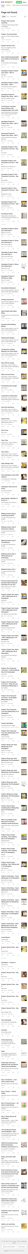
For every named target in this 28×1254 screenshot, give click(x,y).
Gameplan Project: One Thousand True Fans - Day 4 (9, 162)
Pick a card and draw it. (7, 1176)
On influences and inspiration (9, 86)
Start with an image (7, 363)
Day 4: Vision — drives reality (8, 1092)
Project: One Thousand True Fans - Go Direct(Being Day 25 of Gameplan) (10, 670)
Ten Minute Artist (7, 214)
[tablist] (9, 16)
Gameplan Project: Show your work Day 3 (9, 253)
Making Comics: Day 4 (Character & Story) (8, 528)
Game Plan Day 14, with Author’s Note (10, 826)
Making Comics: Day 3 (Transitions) (8, 541)
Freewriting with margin (9, 386)
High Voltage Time (7, 463)
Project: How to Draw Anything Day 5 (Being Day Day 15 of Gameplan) (10, 807)
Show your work (5, 268)
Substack (6, 1250)
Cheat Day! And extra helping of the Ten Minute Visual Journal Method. (9, 1064)
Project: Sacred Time (8, 45)
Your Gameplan (6, 1020)
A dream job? (4, 939)
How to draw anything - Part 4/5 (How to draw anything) (10, 302)
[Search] (25, 16)
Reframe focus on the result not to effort (9, 1107)
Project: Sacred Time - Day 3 (10, 985)
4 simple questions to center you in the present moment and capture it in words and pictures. (10, 1134)
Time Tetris (5, 452)
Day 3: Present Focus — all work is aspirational (9, 1104)
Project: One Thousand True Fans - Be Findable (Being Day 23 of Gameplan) (9, 697)
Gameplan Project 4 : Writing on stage (8, 277)
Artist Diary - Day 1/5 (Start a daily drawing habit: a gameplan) (10, 410)
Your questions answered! (8, 1149)
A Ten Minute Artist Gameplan (9, 63)
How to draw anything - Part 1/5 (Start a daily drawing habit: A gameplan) (10, 354)
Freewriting (4, 904)
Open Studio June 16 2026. (8, 586)
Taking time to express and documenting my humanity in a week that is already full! (9, 216)
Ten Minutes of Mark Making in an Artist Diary (9, 350)
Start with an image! (6, 880)
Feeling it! (3, 74)
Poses (2, 812)
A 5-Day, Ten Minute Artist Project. (8, 518)
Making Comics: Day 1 (8, 569)
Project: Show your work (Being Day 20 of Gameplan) (9, 746)
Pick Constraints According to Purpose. (9, 138)
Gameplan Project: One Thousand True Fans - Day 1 (10, 203)
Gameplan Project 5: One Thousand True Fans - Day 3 (9, 176)
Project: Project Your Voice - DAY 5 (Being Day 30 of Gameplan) (10, 596)
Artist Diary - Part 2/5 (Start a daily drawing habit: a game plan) (10, 398)
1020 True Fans (5, 206)
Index (3, 1051)
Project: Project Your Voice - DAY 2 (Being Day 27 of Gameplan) (10, 637)
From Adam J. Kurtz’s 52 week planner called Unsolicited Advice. (10, 1161)
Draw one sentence (6, 929)
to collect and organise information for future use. (8, 1042)
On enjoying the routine (7, 1203)
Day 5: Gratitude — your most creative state (9, 1080)
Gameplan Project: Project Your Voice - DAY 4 (9, 83)
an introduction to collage (8, 725)
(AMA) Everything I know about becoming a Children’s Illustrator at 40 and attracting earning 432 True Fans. (10, 1145)
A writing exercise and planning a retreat (10, 315)
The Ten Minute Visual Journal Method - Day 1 (8, 1130)
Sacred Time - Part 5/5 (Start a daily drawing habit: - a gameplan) (9, 421)
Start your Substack (10, 1246)
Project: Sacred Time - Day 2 (10, 997)
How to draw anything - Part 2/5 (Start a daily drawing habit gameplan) (10, 340)
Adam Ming (8, 28)
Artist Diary (4, 388)
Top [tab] (8, 16)
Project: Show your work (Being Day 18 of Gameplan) (10, 771)
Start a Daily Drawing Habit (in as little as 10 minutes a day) (10, 59)
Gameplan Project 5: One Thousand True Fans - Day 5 (9, 148)
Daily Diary (4, 915)
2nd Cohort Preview (6, 490)
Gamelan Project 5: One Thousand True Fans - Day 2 (9, 190)
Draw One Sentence (7, 407)
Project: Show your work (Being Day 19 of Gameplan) (10, 759)
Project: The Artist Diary (9, 34)
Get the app (22, 1246)
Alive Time (4, 430)
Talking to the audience (7, 774)
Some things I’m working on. (9, 502)
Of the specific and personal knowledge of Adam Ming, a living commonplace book (8, 1054)
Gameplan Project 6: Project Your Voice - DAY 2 (9, 122)
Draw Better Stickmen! (8, 288)
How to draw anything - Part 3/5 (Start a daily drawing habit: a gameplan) (10, 329)
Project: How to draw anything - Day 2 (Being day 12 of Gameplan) (9, 850)
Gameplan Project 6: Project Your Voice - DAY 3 (9, 95)
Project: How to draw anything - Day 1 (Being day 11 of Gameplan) (10, 864)
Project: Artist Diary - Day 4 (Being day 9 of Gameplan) (10, 889)
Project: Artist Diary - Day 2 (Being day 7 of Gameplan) (10, 912)
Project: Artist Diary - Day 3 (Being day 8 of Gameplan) (10, 901)
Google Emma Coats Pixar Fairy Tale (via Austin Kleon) (9, 1190)
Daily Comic (4, 892)
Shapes (3, 854)
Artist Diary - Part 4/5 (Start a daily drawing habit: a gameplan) (10, 377)
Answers (4, 1030)
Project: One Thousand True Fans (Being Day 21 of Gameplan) (10, 732)
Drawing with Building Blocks (8, 325)
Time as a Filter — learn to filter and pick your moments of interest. (9, 1121)
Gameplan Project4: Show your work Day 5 (9, 229)
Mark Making (4, 868)
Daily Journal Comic (7, 374)
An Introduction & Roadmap (8, 479)
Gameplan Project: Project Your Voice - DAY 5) (9, 71)
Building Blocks (5, 840)
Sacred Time (5, 419)
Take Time (4, 440)
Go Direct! (4, 152)
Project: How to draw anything (8, 22)
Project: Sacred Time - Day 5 (10, 948)
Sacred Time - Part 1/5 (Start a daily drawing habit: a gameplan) (10, 454)
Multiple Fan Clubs (6, 194)
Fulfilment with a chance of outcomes (10, 1211)
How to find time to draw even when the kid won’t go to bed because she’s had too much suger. (10, 1172)
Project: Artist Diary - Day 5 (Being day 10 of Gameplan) (10, 877)
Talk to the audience (6, 244)
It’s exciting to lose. (6, 1032)
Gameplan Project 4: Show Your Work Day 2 (9, 265)
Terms (18, 1241)
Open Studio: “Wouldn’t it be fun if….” (9, 499)
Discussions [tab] (13, 16)
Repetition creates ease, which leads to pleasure (9, 1199)
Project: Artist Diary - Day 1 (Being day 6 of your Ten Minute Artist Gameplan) (10, 925)
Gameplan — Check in (8, 962)
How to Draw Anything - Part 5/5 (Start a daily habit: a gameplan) (10, 290)
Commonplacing (6, 1040)
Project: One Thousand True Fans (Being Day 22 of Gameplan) (10, 711)
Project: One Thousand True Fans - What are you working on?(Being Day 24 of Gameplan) (9, 684)
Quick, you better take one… (8, 1157)
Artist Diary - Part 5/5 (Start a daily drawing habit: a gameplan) (10, 365)
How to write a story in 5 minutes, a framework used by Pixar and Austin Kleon (10, 1185)
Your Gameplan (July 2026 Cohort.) (10, 476)
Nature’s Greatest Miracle (8, 98)
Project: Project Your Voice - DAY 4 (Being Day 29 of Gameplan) (10, 610)
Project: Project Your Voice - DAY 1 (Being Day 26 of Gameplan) (10, 651)
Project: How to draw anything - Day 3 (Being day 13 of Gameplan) (9, 836)
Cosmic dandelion (7, 723)
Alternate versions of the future (9, 1083)
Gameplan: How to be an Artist (9, 487)
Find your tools (5, 125)
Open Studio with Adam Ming (9, 312)
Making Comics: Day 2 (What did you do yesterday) (8, 555)
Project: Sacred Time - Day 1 (10, 1009)
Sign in (24, 2)
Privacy (14, 1241)
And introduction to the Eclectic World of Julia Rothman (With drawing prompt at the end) (9, 113)
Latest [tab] (3, 16)
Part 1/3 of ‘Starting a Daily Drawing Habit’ (8, 48)
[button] (2, 5)
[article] (14, 25)
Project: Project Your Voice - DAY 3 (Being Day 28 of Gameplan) (10, 623)
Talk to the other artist (7, 256)
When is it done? (5, 280)
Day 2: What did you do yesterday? (8, 1117)
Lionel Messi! (5, 937)
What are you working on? (8, 166)
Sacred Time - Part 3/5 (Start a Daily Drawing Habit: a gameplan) (9, 443)
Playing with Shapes (8, 338)
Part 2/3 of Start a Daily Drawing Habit (10, 37)
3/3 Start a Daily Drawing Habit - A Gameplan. (10, 25)
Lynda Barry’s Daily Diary (9, 396)
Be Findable (4, 180)
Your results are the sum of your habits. (9, 1215)
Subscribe (19, 2)
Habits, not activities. (8, 1224)
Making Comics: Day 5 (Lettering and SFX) (8, 514)
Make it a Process (6, 232)
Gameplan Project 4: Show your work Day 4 (9, 241)
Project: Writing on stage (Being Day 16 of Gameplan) (10, 795)
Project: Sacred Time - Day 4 (10, 973)
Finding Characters (7, 299)
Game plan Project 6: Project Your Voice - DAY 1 (9, 134)
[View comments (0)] (8, 30)
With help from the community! (9, 1068)
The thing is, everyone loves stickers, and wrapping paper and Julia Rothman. (9, 108)
